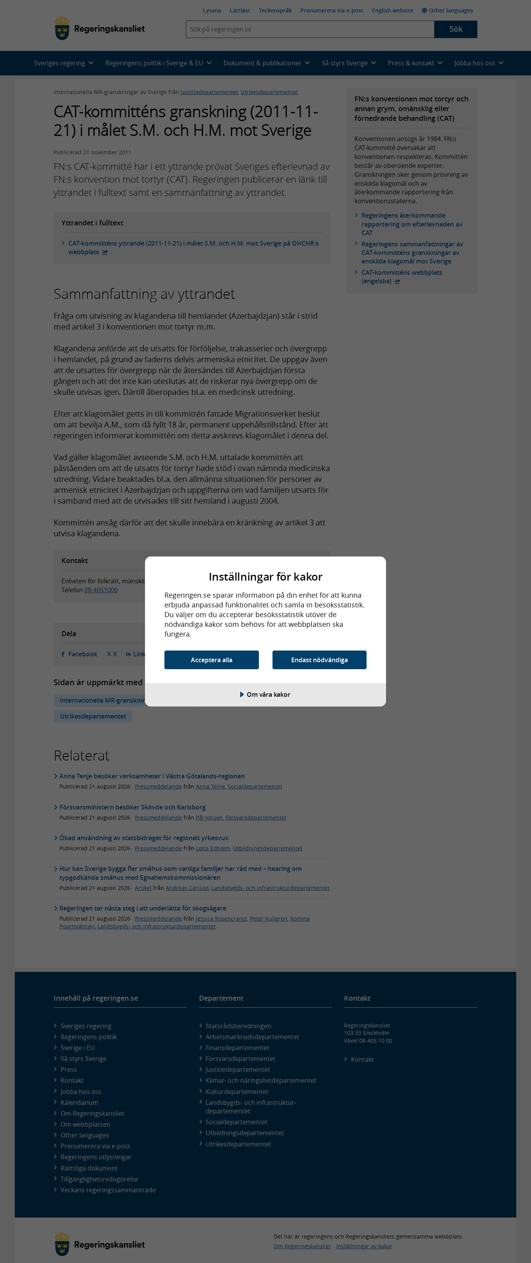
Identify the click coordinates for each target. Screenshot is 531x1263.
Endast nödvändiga (319, 660)
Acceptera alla (211, 660)
